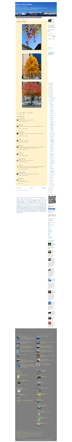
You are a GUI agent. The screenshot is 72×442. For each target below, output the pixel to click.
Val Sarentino (25, 211)
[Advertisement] (32, 194)
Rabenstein (53, 311)
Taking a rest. (43, 394)
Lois (19, 152)
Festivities (44, 202)
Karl (53, 19)
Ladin (38, 204)
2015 (50, 94)
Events (40, 202)
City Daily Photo (50, 33)
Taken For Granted (41, 376)
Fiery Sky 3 (51, 101)
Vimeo (49, 235)
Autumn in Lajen (53, 317)
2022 (50, 84)
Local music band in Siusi (52, 122)
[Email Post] (27, 112)
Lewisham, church (43, 371)
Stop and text (43, 382)
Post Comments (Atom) (24, 190)
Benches (28, 200)
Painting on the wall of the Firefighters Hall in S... (52, 141)
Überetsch (31, 209)
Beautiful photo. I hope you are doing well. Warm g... (25, 432)
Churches (19, 202)
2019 (50, 88)
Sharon (20, 145)
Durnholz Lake (53, 251)
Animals (42, 199)
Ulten (36, 209)
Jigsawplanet (50, 231)
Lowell (20, 165)
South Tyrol (27, 17)
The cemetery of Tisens (52, 113)
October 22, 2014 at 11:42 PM (23, 161)
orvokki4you (39, 399)
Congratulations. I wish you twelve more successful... (25, 434)
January (51, 186)
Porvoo (42, 400)
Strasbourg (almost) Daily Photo (43, 387)
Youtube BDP (50, 236)
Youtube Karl (50, 238)
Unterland (41, 209)
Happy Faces (52, 138)
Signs (43, 207)
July (51, 177)
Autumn (51, 103)
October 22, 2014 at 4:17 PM (23, 149)
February (51, 184)
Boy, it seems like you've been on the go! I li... (24, 433)
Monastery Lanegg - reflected (51, 128)
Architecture (19, 200)
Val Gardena (32, 210)
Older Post (44, 187)
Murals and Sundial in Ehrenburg (45, 363)
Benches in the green (52, 169)
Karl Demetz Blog (20, 388)
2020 (50, 87)
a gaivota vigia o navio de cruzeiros (46, 412)
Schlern (31, 207)
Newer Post (19, 187)
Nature (45, 206)
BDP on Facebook (38, 17)
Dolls (36, 202)
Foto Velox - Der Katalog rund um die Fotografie (25, 400)
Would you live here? (52, 158)
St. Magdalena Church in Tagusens (45, 350)
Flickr (49, 227)
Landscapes (43, 204)
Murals (39, 206)
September (52, 174)
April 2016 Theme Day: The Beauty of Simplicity (27, 364)
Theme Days (41, 208)
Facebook (49, 226)
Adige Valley (20, 199)
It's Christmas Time (53, 322)
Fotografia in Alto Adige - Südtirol (23, 380)
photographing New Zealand (42, 405)
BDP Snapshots (50, 54)
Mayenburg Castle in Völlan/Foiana (45, 345)
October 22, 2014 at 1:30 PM (23, 142)
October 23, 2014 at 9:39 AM (23, 181)
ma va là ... (19, 371)
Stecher (33, 208)
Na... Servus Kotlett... (21, 394)
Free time (38, 203)
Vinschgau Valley (43, 211)
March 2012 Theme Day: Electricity (25, 350)
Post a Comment (20, 183)
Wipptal (20, 212)
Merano (28, 206)
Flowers (19, 203)
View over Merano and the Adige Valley (52, 154)
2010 (50, 192)
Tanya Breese (21, 118)
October (51, 100)
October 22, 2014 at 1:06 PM (23, 128)
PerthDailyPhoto (21, 172)
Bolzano (20, 114)
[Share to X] (30, 112)
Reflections (21, 207)
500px (49, 223)
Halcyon (20, 178)
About (31, 17)
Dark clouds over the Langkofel (53, 259)
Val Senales (32, 211)
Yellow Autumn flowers (52, 136)
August (51, 175)
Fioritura (22, 381)
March (51, 183)
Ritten (27, 207)
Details (30, 202)
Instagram (49, 230)
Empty (42, 388)
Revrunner (20, 132)
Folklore (25, 203)
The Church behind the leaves (52, 110)
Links (34, 17)
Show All (54, 428)
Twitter (49, 234)
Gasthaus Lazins (22, 359)
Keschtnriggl (52, 104)
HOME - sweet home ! (24, 389)
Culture (26, 202)
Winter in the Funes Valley (44, 336)
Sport (29, 208)
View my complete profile (53, 21)
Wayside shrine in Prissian (53, 269)
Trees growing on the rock (24, 336)
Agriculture (30, 199)
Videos (37, 211)
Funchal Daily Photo (41, 411)
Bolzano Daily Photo (23, 4)
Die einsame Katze (23, 395)
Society (18, 208)
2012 (50, 189)
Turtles (51, 165)
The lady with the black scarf (52, 134)
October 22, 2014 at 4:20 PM (23, 155)
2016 (50, 93)
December (51, 97)
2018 (50, 90)
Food (29, 203)
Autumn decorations (52, 117)
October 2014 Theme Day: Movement (52, 171)
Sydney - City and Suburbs (42, 370)
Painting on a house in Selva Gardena (52, 125)
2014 (50, 96)
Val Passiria (40, 210)
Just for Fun (33, 204)
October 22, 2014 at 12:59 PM (23, 121)
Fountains (33, 203)
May (51, 180)
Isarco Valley (26, 204)
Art (24, 200)
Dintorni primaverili (24, 375)
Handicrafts (20, 204)
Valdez (42, 423)
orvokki (20, 124)
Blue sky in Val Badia (53, 302)
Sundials (36, 208)
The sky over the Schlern (52, 149)
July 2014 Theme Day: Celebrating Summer (53, 292)
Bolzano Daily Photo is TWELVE (53, 244)
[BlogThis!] (29, 112)
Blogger (50, 439)
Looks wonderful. (19, 437)
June (51, 178)
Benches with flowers (52, 151)
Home (17, 17)
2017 (50, 91)
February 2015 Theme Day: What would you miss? (51, 280)
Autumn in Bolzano (51, 120)
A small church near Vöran (52, 144)
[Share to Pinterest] (32, 112)
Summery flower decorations (44, 359)
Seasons (23, 114)
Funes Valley (44, 203)
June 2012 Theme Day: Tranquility (25, 345)
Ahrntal (37, 199)
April (51, 181)
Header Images (22, 17)
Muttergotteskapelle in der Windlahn (52, 163)
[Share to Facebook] (31, 112)
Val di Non (26, 210)
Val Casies (21, 210)
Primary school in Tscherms (52, 160)
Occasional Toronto (41, 417)
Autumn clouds (52, 115)
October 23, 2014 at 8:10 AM (23, 175)
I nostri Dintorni (20, 374)
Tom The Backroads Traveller (42, 393)
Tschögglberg (24, 209)
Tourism (18, 209)
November (51, 98)
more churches (43, 406)
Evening (41, 354)
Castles (42, 200)
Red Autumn (52, 130)
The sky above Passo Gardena (24, 341)
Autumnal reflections (52, 147)
